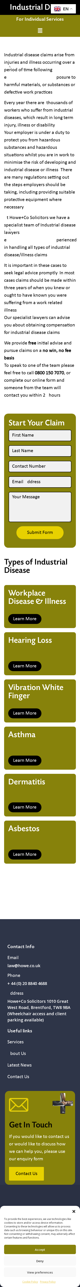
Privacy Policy (48, 1281)
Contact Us (18, 1076)
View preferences (40, 1272)
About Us (16, 1053)
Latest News (19, 1065)
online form (44, 380)
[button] (74, 1211)
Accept (40, 1249)
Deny (40, 1261)
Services (15, 1042)
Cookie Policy (30, 1281)
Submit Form (40, 532)
